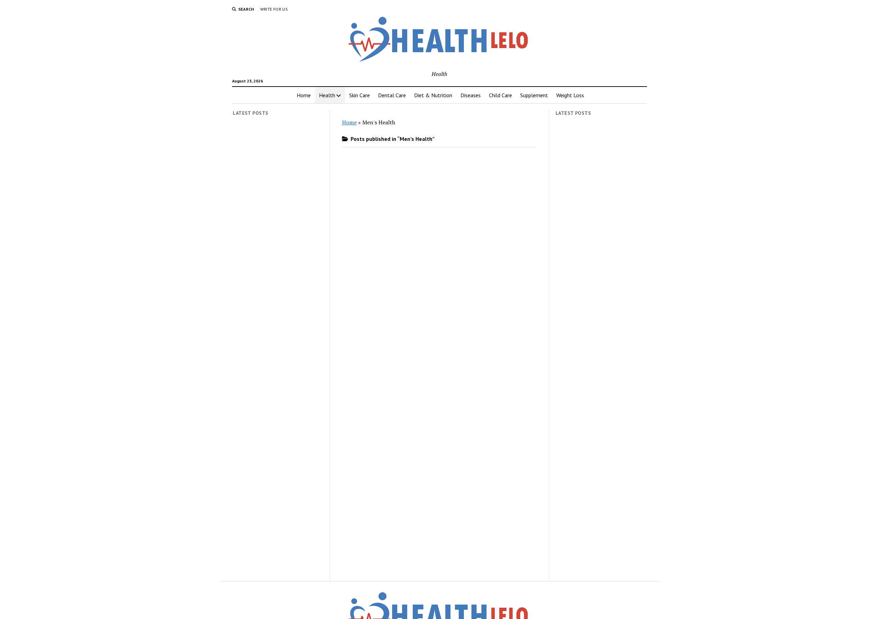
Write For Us (274, 9)
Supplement (534, 95)
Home (304, 95)
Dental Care (392, 95)
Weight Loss (570, 95)
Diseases (470, 95)
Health (327, 95)
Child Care (500, 95)
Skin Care (359, 95)
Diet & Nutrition (433, 95)
